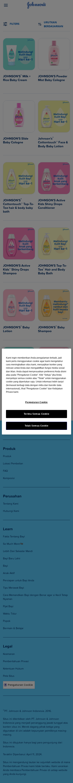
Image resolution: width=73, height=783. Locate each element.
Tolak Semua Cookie (36, 425)
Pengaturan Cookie (36, 402)
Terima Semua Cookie (36, 414)
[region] (36, 391)
